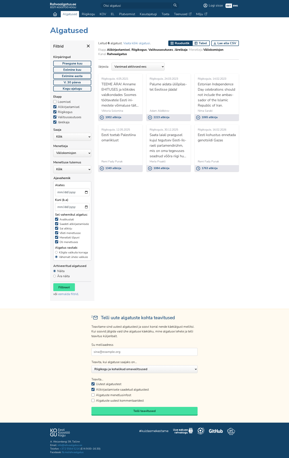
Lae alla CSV (226, 43)
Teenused (180, 14)
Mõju (199, 14)
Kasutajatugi (148, 14)
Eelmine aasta (72, 76)
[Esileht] (55, 14)
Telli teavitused (144, 411)
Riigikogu (88, 14)
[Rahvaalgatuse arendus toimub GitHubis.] (216, 431)
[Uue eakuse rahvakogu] (183, 431)
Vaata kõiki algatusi (136, 43)
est (228, 5)
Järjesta (103, 66)
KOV (103, 14)
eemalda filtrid (68, 294)
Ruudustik (182, 43)
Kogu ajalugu (72, 88)
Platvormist (127, 14)
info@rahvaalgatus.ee (70, 445)
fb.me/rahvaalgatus (73, 452)
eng (235, 5)
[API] (231, 431)
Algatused (70, 14)
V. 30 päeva (72, 82)
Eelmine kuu (72, 70)
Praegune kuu (72, 63)
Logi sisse (216, 5)
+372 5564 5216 (70, 449)
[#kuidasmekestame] (154, 431)
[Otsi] (175, 5)
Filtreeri (64, 287)
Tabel (203, 43)
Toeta (165, 14)
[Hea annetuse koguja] (200, 431)
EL (112, 14)
